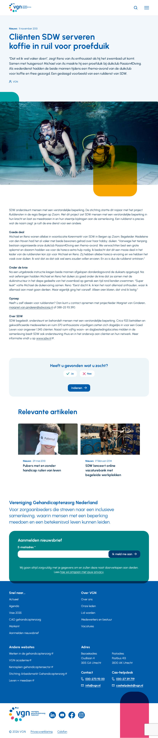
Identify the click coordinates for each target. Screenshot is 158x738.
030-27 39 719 (125, 679)
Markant (14, 626)
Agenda (14, 606)
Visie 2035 (15, 613)
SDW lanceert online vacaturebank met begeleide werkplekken (103, 470)
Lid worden (88, 613)
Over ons (86, 599)
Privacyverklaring (42, 731)
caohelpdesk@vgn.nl (129, 685)
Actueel (13, 599)
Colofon (62, 731)
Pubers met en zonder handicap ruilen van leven (42, 468)
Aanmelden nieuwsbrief (24, 633)
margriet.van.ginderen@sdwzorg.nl (31, 307)
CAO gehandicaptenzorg (25, 619)
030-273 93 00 (95, 679)
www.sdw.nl (43, 338)
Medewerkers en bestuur (96, 619)
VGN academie (19, 660)
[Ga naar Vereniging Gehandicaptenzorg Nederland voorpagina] (26, 7)
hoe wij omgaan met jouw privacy (81, 572)
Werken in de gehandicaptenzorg (30, 653)
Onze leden (88, 606)
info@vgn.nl (93, 685)
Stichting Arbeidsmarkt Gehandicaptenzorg (37, 673)
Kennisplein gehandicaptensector (30, 667)
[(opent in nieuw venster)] (71, 715)
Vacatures (87, 626)
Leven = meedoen (20, 680)
